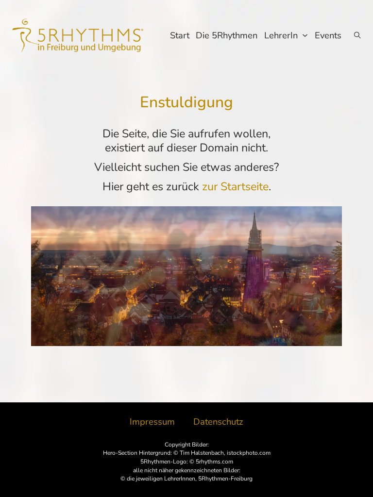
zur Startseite (235, 186)
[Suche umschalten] (357, 35)
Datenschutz (218, 422)
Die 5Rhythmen (226, 35)
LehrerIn (281, 35)
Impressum (152, 422)
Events (328, 35)
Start (179, 35)
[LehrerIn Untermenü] (305, 35)
